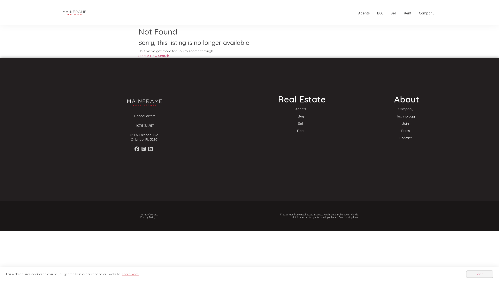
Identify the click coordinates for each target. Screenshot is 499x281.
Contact (405, 138)
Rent (407, 13)
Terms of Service (149, 214)
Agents (364, 13)
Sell (393, 13)
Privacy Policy (147, 217)
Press (405, 130)
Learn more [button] (130, 274)
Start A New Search (153, 55)
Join (405, 123)
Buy (380, 13)
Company (426, 13)
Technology (405, 116)
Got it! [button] (479, 274)
